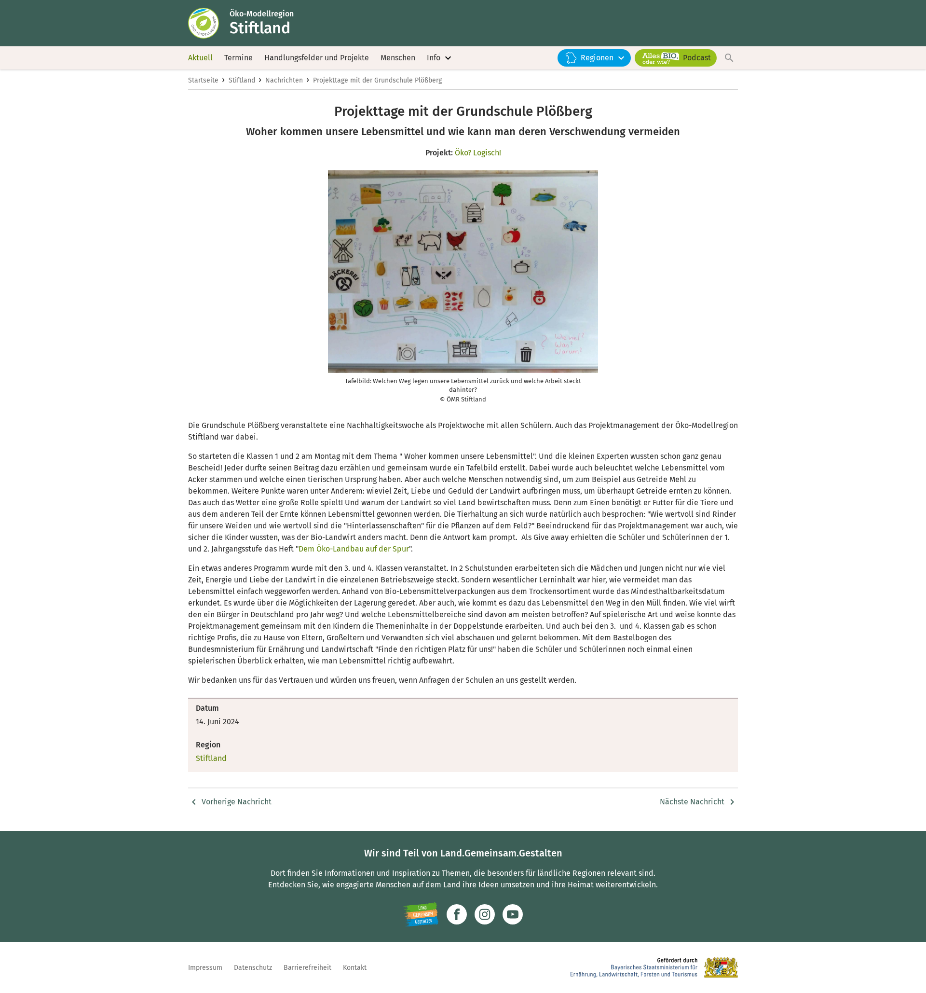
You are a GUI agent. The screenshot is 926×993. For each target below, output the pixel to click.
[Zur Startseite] (209, 23)
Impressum (205, 968)
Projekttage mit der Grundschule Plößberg (377, 80)
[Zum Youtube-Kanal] (513, 914)
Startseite (203, 80)
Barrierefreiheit (307, 968)
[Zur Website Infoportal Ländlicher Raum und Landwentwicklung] (420, 914)
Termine (238, 57)
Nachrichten (284, 80)
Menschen (398, 57)
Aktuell (200, 57)
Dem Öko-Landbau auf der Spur (354, 548)
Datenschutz (253, 968)
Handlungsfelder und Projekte (316, 57)
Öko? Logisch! (478, 152)
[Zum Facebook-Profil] (457, 914)
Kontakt (355, 968)
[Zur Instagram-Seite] (485, 914)
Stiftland (242, 80)
